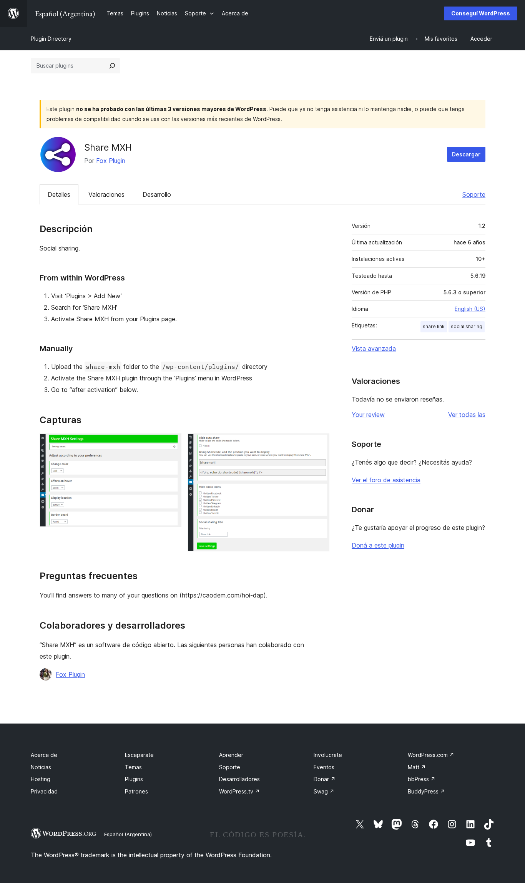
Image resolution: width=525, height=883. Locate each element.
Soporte (473, 194)
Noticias (41, 767)
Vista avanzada (374, 348)
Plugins (134, 779)
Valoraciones (106, 194)
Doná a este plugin (378, 545)
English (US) (470, 308)
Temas (133, 767)
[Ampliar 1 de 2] (171, 444)
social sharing (466, 326)
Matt (417, 767)
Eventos (324, 767)
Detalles (59, 194)
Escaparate (139, 755)
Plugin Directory (51, 38)
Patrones (136, 791)
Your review (368, 414)
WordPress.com (431, 755)
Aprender (231, 755)
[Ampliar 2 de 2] (319, 444)
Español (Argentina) (128, 834)
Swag (324, 791)
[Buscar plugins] (112, 65)
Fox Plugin (110, 160)
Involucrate (328, 755)
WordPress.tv (239, 791)
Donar (325, 779)
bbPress (421, 779)
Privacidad (44, 791)
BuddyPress (426, 791)
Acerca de (44, 755)
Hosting (40, 779)
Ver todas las (466, 414)
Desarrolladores (239, 779)
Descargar (466, 154)
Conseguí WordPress (480, 13)
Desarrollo (157, 194)
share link (434, 326)
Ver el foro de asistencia (386, 480)
